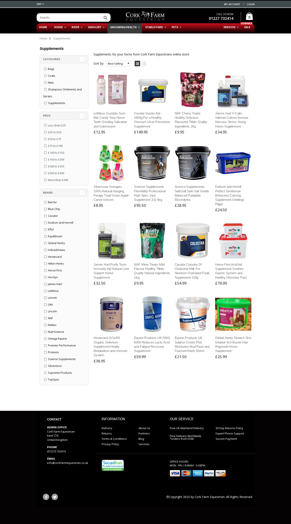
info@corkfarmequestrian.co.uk (67, 463)
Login (251, 4)
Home (43, 38)
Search (105, 17)
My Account (232, 4)
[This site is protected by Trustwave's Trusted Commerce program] (113, 465)
